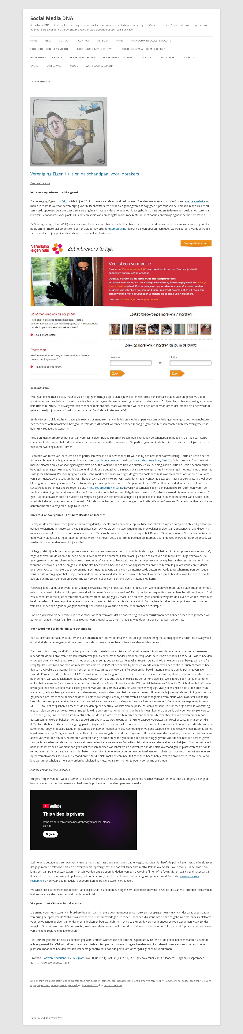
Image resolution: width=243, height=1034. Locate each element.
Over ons (189, 57)
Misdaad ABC (168, 57)
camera (106, 980)
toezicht (194, 980)
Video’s (73, 65)
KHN (158, 980)
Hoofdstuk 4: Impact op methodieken (143, 49)
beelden (95, 980)
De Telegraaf (76, 958)
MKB (164, 980)
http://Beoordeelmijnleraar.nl (104, 487)
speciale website (195, 201)
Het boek (102, 40)
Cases (66, 980)
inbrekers (132, 980)
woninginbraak (69, 985)
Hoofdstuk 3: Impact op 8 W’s (94, 49)
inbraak (121, 980)
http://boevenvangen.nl (108, 460)
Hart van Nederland (54, 958)
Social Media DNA (51, 18)
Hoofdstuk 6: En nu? (82, 57)
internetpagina (117, 228)
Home (33, 40)
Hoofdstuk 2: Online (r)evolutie (49, 49)
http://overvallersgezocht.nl (143, 460)
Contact (64, 40)
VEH (64, 201)
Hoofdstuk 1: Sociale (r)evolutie (151, 40)
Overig (34, 65)
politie (185, 980)
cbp (113, 980)
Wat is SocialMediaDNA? (100, 65)
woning (55, 985)
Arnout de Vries (113, 985)
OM (170, 980)
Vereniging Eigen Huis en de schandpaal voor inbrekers (84, 174)
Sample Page (54, 65)
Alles (48, 40)
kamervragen (147, 980)
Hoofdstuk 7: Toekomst (117, 57)
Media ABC (146, 57)
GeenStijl (167, 460)
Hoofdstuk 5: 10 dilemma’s (46, 57)
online (177, 980)
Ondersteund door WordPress (46, 1018)
